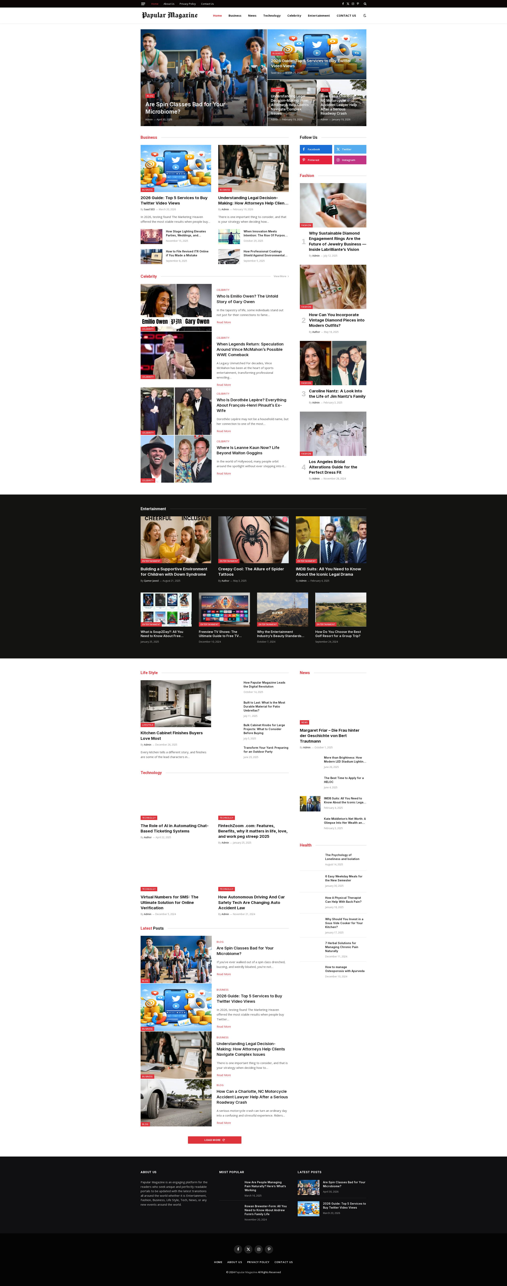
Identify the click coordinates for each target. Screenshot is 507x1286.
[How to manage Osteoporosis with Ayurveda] (311, 972)
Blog (150, 95)
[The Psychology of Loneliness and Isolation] (311, 860)
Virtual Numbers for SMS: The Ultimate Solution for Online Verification (169, 902)
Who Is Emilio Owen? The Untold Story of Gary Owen (247, 299)
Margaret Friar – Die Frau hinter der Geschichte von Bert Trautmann (329, 735)
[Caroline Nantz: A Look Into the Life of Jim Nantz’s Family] (333, 363)
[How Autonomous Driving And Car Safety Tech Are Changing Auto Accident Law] (253, 871)
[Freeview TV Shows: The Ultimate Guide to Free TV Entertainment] (224, 610)
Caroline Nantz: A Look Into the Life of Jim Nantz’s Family (337, 394)
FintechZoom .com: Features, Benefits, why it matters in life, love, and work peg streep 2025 (253, 831)
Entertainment (319, 15)
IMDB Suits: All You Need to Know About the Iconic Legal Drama (328, 572)
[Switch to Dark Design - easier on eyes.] (364, 15)
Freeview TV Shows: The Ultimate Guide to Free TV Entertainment (219, 634)
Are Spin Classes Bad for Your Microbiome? (185, 108)
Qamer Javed (151, 580)
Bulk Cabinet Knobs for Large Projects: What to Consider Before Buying (264, 729)
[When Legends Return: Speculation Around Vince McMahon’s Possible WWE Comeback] (176, 355)
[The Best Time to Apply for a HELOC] (310, 783)
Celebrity (294, 15)
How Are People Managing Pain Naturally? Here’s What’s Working (265, 1186)
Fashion (306, 225)
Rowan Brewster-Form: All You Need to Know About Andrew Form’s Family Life (266, 1210)
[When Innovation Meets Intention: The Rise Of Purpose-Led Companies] (229, 236)
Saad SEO (276, 72)
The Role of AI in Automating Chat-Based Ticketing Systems (175, 828)
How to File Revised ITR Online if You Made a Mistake (187, 253)
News (252, 15)
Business (235, 15)
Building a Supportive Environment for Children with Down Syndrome (174, 572)
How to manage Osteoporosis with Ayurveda (345, 969)
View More (280, 276)
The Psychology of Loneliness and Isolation (342, 857)
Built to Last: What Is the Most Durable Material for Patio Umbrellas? (264, 706)
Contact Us (207, 4)
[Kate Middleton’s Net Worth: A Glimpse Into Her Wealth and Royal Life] (310, 824)
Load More (212, 1140)
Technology (272, 15)
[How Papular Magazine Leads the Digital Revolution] (229, 687)
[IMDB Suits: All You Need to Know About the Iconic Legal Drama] (331, 539)
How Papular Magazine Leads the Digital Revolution (264, 684)
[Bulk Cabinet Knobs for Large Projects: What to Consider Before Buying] (229, 730)
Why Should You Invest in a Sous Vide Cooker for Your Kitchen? (344, 923)
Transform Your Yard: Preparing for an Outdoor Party (266, 749)
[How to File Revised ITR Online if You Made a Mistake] (151, 256)
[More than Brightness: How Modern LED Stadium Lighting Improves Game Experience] (310, 763)
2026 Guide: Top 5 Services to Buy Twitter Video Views (311, 63)
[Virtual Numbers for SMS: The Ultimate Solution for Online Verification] (176, 871)
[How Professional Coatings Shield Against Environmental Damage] (229, 256)
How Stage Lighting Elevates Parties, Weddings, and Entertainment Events (186, 233)
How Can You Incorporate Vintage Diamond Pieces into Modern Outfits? (337, 320)
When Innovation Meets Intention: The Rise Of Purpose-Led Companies (266, 233)
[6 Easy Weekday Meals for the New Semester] (311, 881)
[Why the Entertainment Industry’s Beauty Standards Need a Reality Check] (282, 610)
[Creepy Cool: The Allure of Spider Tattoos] (253, 539)
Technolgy (149, 817)
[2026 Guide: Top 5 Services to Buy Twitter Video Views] (316, 54)
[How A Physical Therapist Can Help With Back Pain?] (311, 902)
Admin (149, 119)
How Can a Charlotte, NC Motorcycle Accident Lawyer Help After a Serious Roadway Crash (339, 104)
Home (154, 4)
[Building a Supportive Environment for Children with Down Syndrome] (176, 539)
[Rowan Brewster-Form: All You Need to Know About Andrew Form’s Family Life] (230, 1211)
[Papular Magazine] (170, 15)
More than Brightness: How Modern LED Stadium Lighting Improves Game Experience (344, 760)
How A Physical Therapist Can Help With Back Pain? (343, 899)
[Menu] (143, 4)
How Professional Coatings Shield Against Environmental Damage (264, 253)
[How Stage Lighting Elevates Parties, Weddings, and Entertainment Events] (151, 236)
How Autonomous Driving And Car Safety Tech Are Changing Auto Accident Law (251, 902)
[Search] (364, 4)
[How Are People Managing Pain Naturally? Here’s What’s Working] (230, 1187)
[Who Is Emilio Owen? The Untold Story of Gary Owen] (176, 307)
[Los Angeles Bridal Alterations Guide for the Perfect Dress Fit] (333, 434)
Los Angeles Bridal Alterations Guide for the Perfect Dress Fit (333, 467)
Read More (224, 322)
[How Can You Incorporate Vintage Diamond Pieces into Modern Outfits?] (333, 287)
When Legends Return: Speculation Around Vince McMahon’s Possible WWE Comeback (250, 349)
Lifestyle (147, 724)
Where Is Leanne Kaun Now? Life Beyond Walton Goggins (248, 450)
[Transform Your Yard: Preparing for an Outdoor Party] (229, 752)
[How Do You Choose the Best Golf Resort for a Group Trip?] (340, 610)
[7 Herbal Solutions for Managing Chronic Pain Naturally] (311, 948)
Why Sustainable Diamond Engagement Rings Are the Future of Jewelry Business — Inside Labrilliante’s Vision (337, 241)
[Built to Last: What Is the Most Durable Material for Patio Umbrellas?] (229, 707)
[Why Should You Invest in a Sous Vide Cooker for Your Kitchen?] (311, 924)
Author (316, 332)
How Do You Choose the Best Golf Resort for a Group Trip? (338, 634)
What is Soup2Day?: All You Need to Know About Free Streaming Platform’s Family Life (166, 634)
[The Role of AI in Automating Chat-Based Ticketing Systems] (176, 800)
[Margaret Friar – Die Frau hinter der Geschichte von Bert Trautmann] (333, 702)
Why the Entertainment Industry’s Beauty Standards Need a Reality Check (279, 634)
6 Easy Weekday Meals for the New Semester (343, 878)
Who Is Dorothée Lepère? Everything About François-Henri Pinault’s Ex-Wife (251, 405)
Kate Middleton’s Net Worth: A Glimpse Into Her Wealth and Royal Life (345, 821)
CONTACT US (346, 15)
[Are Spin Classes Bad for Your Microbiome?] (204, 77)
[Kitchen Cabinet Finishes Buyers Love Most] (176, 703)
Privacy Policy (188, 4)
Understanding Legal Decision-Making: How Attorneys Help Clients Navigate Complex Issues (290, 104)
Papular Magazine (246, 1272)
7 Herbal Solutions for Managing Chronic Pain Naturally (341, 947)
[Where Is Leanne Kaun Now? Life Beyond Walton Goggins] (176, 459)
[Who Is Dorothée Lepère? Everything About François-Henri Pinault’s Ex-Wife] (176, 411)
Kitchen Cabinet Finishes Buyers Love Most (172, 736)
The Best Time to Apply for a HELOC (344, 780)
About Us (169, 4)
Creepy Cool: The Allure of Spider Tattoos (251, 572)
